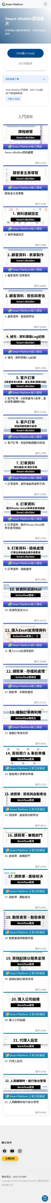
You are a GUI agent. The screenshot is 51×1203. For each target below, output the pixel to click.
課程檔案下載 (12, 79)
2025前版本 (25, 63)
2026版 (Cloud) (25, 53)
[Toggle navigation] (45, 4)
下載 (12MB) (13, 99)
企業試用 (10, 1158)
